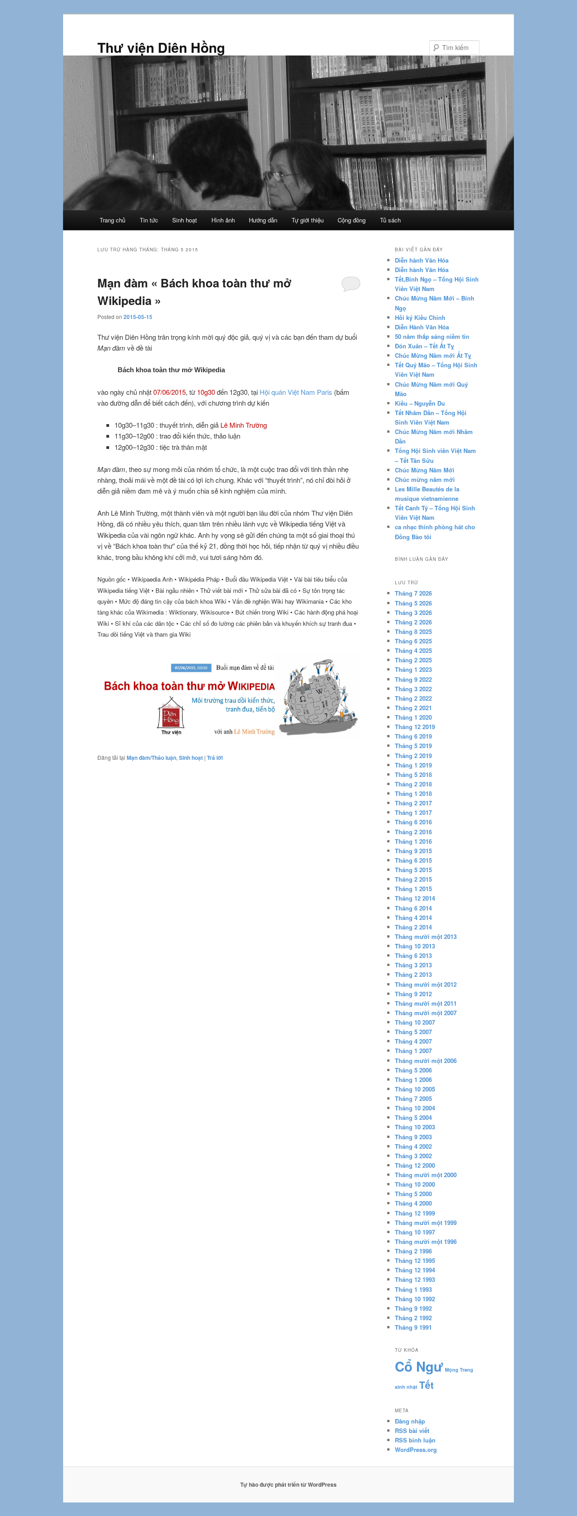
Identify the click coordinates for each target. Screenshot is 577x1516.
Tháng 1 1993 (413, 1289)
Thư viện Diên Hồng (161, 47)
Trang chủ (112, 220)
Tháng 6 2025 (413, 641)
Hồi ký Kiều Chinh (420, 317)
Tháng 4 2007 (413, 1041)
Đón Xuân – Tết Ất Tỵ (424, 346)
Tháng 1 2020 (413, 717)
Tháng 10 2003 (415, 1127)
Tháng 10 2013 (415, 946)
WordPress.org (416, 1449)
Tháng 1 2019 (413, 765)
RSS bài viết (412, 1430)
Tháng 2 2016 (413, 831)
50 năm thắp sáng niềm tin (432, 336)
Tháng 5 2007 (413, 1031)
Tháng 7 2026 (413, 593)
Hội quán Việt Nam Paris (296, 392)
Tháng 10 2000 (415, 1184)
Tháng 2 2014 (413, 927)
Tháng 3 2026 (413, 612)
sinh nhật (406, 1386)
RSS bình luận (415, 1440)
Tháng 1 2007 (413, 1050)
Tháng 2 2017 (413, 803)
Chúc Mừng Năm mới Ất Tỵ (433, 355)
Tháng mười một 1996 (426, 1241)
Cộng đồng (352, 220)
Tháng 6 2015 (413, 860)
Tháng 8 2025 (413, 631)
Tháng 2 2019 (413, 755)
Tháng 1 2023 (413, 669)
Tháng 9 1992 (413, 1308)
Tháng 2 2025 (413, 660)
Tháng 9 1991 (413, 1327)
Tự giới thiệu (308, 220)
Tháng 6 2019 (413, 736)
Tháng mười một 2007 (426, 1012)
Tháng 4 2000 (413, 1203)
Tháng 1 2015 (413, 888)
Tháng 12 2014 (415, 898)
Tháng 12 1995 (415, 1260)
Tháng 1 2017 (413, 812)
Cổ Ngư (419, 1366)
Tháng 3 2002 (413, 1155)
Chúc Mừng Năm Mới (424, 470)
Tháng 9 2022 (413, 679)
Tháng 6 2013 (413, 955)
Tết (426, 1384)
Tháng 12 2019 (415, 726)
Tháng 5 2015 (413, 869)
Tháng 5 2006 (413, 1070)
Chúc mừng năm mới (425, 479)
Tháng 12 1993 (415, 1279)
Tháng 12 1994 (415, 1270)
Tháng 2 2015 (413, 879)
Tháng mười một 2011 (426, 1003)
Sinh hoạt (184, 220)
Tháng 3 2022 (413, 688)
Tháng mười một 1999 (426, 1222)
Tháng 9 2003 (413, 1136)
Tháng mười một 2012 (426, 984)
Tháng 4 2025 (413, 650)
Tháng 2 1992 (413, 1317)
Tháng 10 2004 (415, 1108)
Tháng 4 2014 (413, 917)
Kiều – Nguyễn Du (420, 403)
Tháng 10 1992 (415, 1298)
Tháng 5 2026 (413, 603)
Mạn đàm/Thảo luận (151, 757)
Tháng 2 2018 (413, 784)
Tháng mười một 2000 (426, 1174)
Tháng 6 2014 (413, 908)
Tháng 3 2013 (413, 965)
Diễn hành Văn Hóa (422, 260)
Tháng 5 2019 (413, 745)
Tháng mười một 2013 (426, 936)
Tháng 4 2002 (413, 1146)
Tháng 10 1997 (415, 1232)
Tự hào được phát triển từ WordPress (288, 1484)
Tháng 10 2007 (415, 1022)
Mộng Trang (459, 1369)
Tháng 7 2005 (413, 1098)
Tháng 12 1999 (415, 1213)
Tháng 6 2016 (413, 822)
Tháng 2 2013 (413, 974)
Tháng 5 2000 (413, 1193)
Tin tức (149, 220)
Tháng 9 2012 (413, 993)
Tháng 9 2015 (413, 850)
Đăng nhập (410, 1421)
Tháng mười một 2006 (426, 1060)
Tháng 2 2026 (413, 622)
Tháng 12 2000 (415, 1165)
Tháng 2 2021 (413, 707)
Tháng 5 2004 (413, 1117)
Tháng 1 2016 (413, 841)
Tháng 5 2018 (413, 774)
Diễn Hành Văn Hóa (422, 327)
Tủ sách (390, 220)
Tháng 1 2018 (413, 793)
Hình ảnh (223, 220)
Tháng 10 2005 (415, 1089)
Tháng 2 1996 (413, 1251)
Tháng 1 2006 (413, 1079)
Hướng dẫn (263, 220)
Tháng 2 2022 (413, 698)
